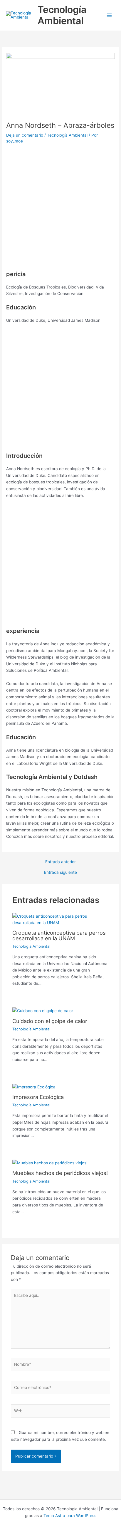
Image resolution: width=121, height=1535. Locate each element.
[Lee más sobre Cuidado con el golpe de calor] (42, 1010)
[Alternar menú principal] (109, 15)
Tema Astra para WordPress (69, 1515)
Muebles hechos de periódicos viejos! (60, 1173)
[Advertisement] (60, 209)
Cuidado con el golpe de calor (49, 1021)
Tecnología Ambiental (62, 15)
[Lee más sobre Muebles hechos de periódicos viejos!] (50, 1162)
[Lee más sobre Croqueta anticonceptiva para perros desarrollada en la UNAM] (60, 919)
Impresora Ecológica (38, 1097)
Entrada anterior (60, 862)
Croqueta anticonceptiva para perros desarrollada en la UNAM (59, 935)
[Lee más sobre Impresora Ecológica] (34, 1086)
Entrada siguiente (60, 873)
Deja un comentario (24, 135)
